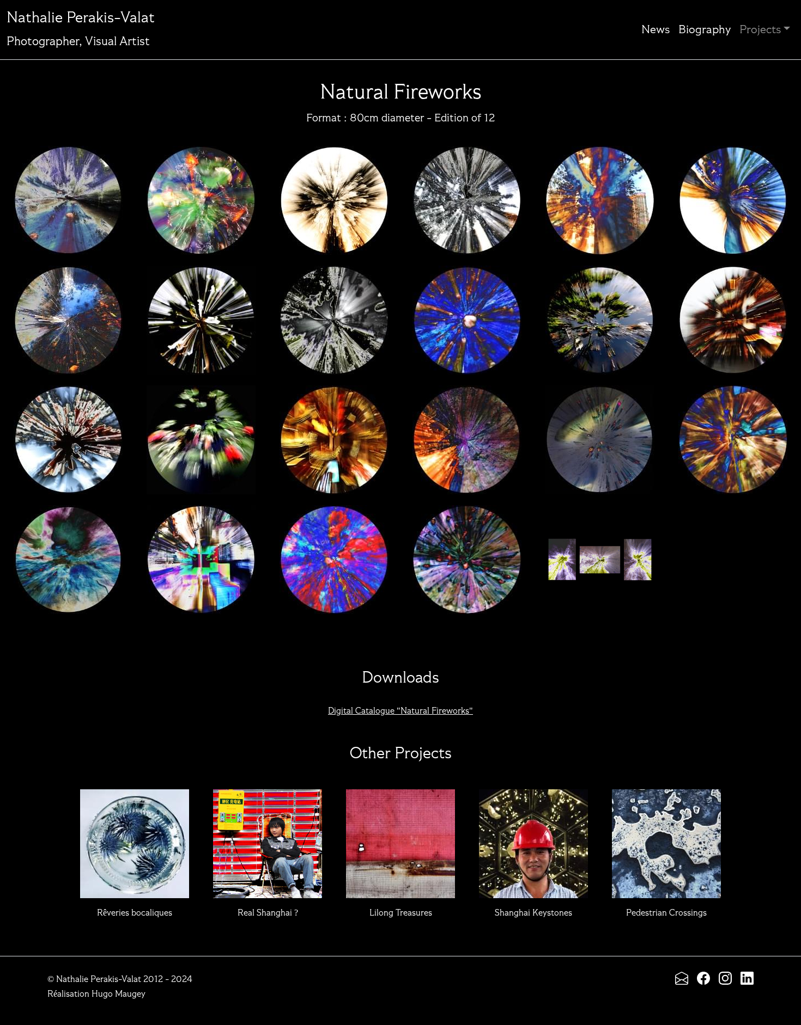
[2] (334, 194)
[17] (732, 433)
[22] (599, 553)
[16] (599, 433)
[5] (732, 194)
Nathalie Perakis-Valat (81, 29)
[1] (201, 194)
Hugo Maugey (118, 994)
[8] (334, 314)
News (655, 30)
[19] (201, 553)
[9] (466, 314)
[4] (599, 194)
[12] (68, 433)
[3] (466, 194)
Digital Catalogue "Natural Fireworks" (400, 711)
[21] (466, 553)
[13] (201, 433)
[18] (68, 553)
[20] (334, 553)
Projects (760, 30)
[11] (732, 314)
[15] (466, 433)
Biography (704, 30)
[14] (334, 433)
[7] (201, 314)
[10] (599, 314)
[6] (68, 314)
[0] (68, 194)
